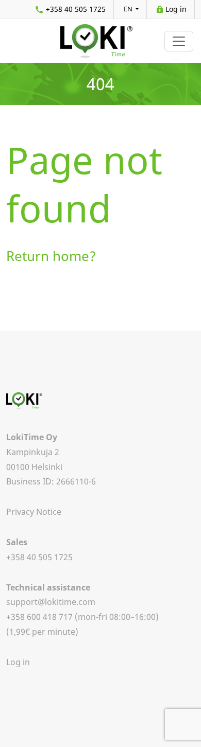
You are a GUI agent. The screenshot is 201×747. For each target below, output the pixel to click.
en (129, 8)
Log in (176, 9)
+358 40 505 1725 (76, 9)
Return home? (51, 256)
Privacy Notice (33, 511)
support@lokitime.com (50, 601)
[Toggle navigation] (178, 41)
